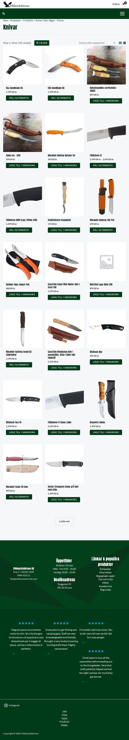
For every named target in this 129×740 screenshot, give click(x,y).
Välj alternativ (19, 98)
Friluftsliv (64, 721)
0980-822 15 (23, 575)
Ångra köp (105, 589)
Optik (64, 718)
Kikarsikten (105, 572)
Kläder (64, 725)
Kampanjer (105, 569)
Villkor (105, 582)
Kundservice (105, 586)
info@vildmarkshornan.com (23, 578)
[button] (3, 14)
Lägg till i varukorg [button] (106, 101)
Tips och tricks (105, 579)
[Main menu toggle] (122, 13)
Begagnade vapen (105, 576)
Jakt (64, 711)
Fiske (64, 715)
